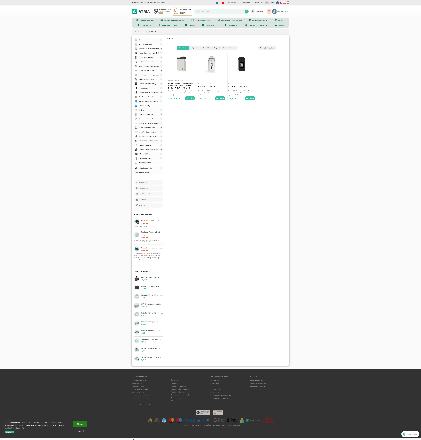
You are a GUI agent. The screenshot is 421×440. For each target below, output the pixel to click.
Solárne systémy (209, 25)
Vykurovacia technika (144, 20)
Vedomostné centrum (258, 386)
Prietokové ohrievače (140, 389)
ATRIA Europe (245, 3)
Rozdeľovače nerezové (180, 389)
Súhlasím (80, 424)
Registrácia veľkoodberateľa (221, 396)
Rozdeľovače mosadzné (180, 392)
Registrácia (215, 389)
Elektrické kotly (137, 383)
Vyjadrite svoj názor (257, 380)
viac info (20, 428)
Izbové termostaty (138, 392)
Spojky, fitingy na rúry (140, 398)
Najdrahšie (206, 48)
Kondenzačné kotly (139, 380)
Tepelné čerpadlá (177, 398)
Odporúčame (183, 48)
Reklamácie (258, 3)
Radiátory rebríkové (178, 386)
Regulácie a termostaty (258, 20)
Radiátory (279, 20)
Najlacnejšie (195, 48)
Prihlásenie (214, 393)
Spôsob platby (215, 380)
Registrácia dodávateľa (219, 399)
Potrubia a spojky (143, 25)
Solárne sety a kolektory (141, 404)
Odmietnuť (80, 431)
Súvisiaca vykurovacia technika (172, 20)
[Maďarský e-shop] (288, 2)
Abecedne (232, 48)
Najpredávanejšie (219, 48)
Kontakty (232, 3)
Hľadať (247, 11)
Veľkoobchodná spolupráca (256, 25)
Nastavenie (9, 432)
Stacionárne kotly (138, 386)
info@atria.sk (214, 425)
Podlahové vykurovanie (200, 20)
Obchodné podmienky (219, 376)
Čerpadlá (190, 25)
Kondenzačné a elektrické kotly (229, 20)
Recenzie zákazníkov (258, 383)
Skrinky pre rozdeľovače (180, 395)
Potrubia (135, 401)
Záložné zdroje (230, 25)
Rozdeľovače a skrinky (168, 25)
